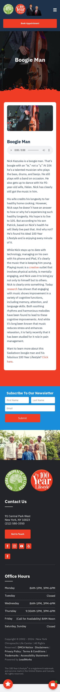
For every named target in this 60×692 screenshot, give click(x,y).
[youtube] (21, 546)
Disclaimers (42, 647)
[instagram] (14, 546)
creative (34, 267)
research (12, 289)
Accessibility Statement (34, 655)
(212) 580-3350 (14, 523)
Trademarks (12, 655)
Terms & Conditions (34, 651)
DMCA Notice (25, 647)
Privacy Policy (13, 651)
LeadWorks (25, 659)
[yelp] (28, 546)
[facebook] (7, 546)
